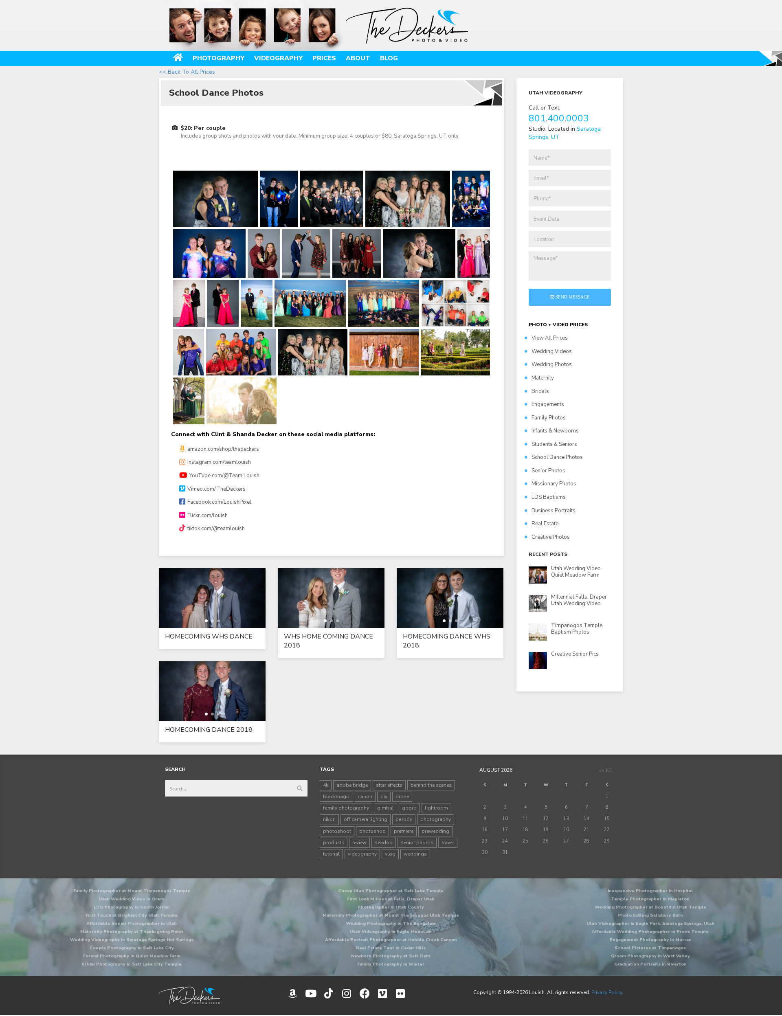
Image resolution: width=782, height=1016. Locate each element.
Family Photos (549, 417)
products (333, 842)
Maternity (543, 378)
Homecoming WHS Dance (209, 636)
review (359, 842)
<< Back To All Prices (187, 72)
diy (383, 796)
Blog (389, 58)
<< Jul (606, 771)
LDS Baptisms (549, 497)
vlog (390, 854)
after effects (389, 785)
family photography (346, 808)
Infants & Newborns (555, 430)
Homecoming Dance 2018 (209, 729)
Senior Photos (548, 470)
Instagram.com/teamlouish (219, 462)
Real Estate (545, 523)
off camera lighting (365, 819)
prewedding (435, 831)
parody (403, 819)
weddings (415, 854)
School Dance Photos (557, 457)
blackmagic (336, 796)
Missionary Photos (554, 483)
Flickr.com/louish (207, 515)
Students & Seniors (554, 444)
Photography (218, 58)
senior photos (417, 842)
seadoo (384, 842)
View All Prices (550, 338)
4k (325, 785)
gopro (409, 808)
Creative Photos (551, 537)
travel (448, 842)
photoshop (372, 831)
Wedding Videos (552, 351)
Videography (278, 58)
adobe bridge (352, 785)
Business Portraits (554, 510)
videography (362, 854)
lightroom (436, 808)
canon (365, 796)
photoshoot (337, 831)
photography (435, 819)
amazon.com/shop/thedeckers (223, 449)
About (358, 58)
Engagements (548, 404)
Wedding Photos (552, 364)
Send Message (572, 296)
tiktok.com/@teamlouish (216, 528)
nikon (329, 819)
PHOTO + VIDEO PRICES (558, 324)
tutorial (331, 854)
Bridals (540, 391)
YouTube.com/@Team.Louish (224, 475)
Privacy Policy (606, 992)
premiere (403, 831)
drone (402, 796)
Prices (324, 58)
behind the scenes (431, 785)
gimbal (385, 808)
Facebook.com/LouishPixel (219, 502)
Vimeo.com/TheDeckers (216, 489)
